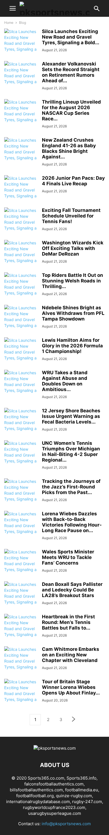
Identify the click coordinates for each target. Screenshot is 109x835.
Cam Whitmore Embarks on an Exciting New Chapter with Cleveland (70, 654)
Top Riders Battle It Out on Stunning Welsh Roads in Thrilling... (72, 280)
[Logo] (55, 748)
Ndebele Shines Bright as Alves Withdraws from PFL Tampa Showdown (73, 313)
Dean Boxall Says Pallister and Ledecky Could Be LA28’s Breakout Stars (72, 589)
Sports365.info (81, 778)
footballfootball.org (35, 795)
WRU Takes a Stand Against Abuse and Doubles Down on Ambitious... (64, 381)
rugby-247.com (87, 801)
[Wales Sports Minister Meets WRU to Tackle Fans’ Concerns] (21, 566)
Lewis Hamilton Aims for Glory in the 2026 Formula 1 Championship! (72, 345)
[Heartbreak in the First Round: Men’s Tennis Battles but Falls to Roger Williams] (21, 631)
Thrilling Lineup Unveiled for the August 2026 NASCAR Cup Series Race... (71, 110)
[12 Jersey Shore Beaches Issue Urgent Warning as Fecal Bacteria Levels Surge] (21, 425)
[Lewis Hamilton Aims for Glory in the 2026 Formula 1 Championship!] (21, 355)
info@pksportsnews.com (66, 823)
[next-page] (73, 720)
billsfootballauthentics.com (36, 789)
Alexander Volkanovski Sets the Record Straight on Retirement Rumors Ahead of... (70, 72)
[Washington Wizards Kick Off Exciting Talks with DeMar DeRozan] (21, 257)
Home (8, 22)
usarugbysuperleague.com (54, 813)
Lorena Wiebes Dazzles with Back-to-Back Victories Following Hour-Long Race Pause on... (72, 522)
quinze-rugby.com (74, 795)
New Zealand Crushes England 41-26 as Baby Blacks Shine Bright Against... (69, 148)
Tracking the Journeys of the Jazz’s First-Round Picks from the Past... (71, 486)
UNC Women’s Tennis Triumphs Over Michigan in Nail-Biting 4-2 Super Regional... (71, 451)
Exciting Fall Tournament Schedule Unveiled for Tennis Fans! (71, 215)
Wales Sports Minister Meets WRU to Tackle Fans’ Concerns (68, 557)
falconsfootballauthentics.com (54, 784)
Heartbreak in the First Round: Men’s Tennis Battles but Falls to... (68, 622)
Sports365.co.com (46, 778)
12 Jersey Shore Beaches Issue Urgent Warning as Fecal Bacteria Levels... (71, 416)
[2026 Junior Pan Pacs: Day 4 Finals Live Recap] (21, 192)
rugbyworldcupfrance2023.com (54, 807)
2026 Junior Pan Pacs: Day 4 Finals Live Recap (73, 180)
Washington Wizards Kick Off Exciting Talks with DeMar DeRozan (72, 248)
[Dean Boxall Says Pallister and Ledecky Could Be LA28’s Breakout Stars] (21, 599)
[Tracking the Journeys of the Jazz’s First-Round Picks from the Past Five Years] (21, 496)
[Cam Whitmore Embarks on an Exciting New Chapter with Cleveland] (21, 664)
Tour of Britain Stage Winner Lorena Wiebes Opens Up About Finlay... (71, 687)
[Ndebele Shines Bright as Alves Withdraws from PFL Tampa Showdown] (21, 322)
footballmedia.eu (81, 789)
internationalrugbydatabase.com (38, 801)
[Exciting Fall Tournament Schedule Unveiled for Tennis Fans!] (21, 225)
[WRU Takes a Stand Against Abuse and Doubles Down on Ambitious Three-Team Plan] (21, 387)
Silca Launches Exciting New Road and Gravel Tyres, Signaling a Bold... (70, 37)
